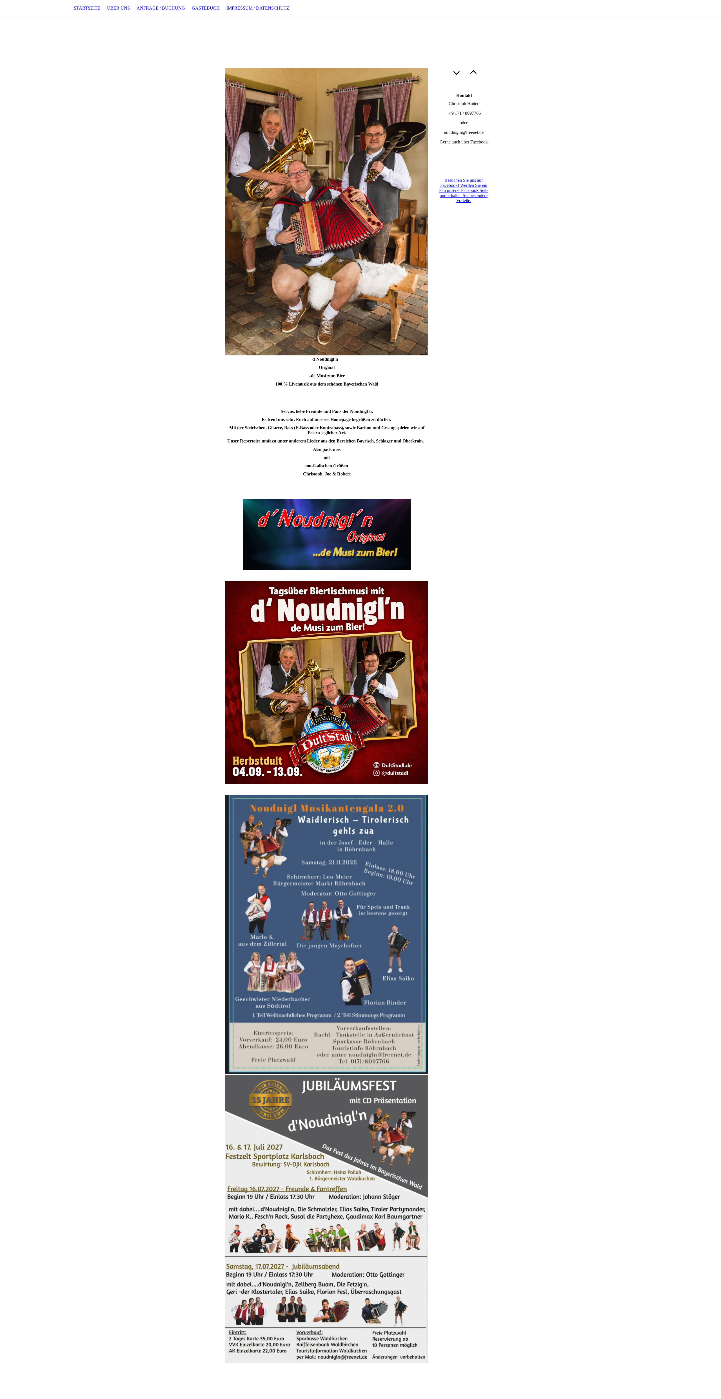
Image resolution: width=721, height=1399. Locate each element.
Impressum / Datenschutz (257, 8)
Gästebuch (206, 8)
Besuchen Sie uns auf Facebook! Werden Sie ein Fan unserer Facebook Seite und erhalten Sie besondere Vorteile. (463, 190)
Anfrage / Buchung (161, 8)
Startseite (87, 8)
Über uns (118, 8)
